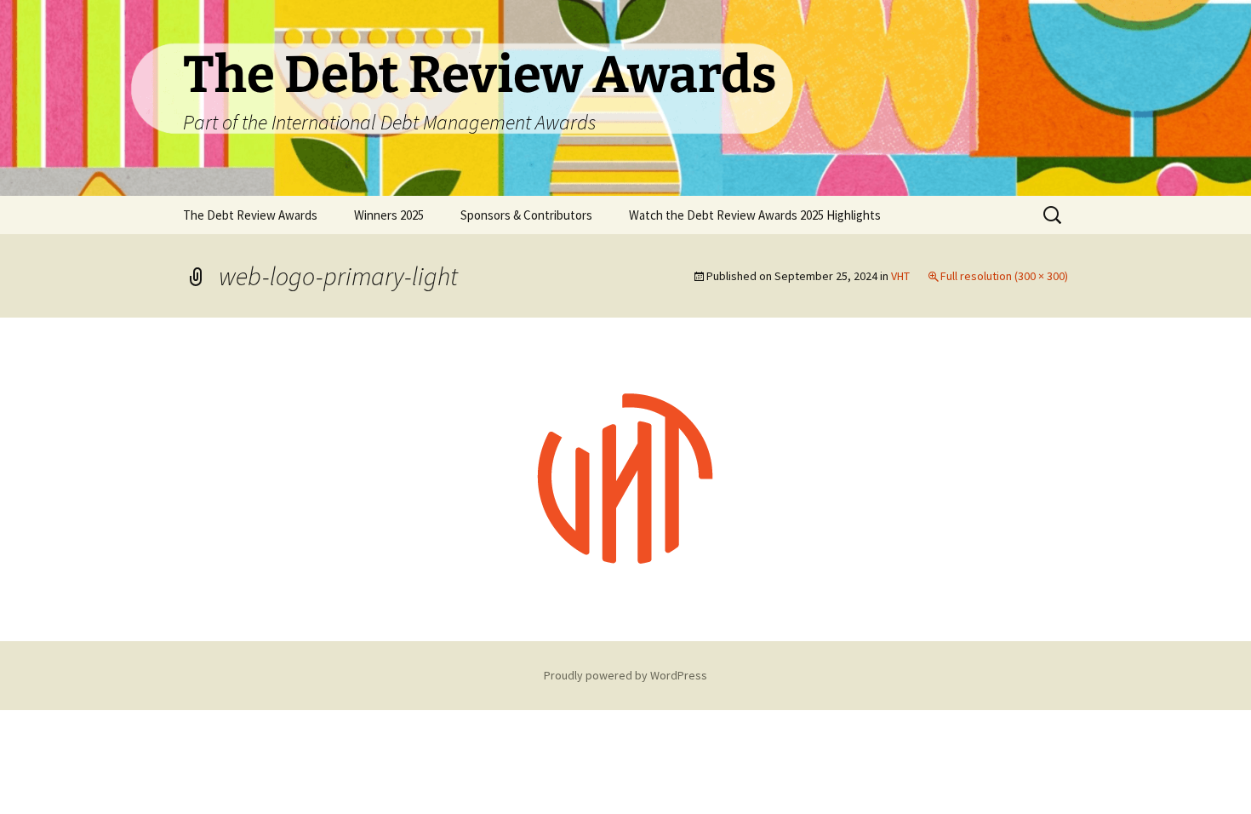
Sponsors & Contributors (526, 215)
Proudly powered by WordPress (625, 675)
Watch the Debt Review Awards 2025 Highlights (755, 215)
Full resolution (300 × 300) (1004, 276)
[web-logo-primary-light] (625, 477)
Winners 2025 (389, 215)
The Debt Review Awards (250, 215)
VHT (900, 276)
